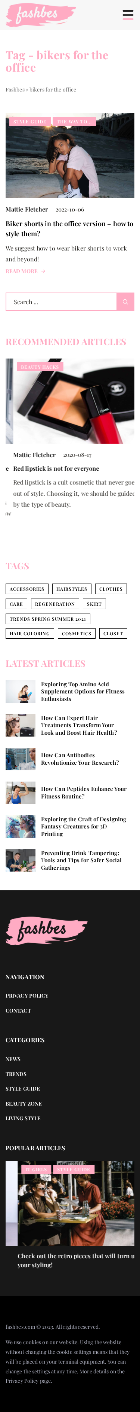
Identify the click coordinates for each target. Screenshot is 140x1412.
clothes (111, 589)
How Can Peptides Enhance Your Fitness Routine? (84, 792)
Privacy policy (27, 995)
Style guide (23, 1088)
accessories (27, 589)
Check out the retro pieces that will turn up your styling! (66, 1260)
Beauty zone (24, 1103)
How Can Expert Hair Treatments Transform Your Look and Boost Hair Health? (79, 725)
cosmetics (76, 633)
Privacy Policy (22, 1380)
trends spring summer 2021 (48, 619)
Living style (23, 1118)
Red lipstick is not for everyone (48, 468)
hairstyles (71, 589)
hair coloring (30, 633)
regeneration (55, 604)
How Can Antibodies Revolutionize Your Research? (80, 759)
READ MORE (22, 271)
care (16, 604)
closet (113, 633)
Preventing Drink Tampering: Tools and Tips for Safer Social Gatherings (81, 860)
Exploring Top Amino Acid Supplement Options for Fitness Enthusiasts (83, 691)
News (13, 1058)
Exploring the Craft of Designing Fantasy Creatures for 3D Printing (83, 826)
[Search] (125, 302)
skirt (94, 604)
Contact (18, 1010)
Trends (16, 1073)
